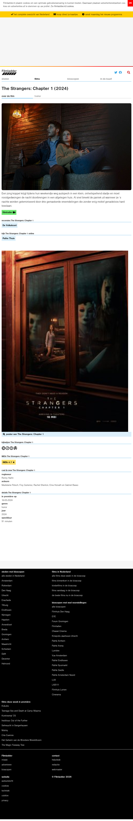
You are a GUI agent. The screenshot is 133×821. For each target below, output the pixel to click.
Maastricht (6, 644)
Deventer (6, 659)
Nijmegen (6, 615)
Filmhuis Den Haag (61, 612)
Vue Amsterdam (59, 656)
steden (5, 79)
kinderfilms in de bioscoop (64, 586)
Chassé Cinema (59, 631)
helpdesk (56, 760)
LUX (54, 680)
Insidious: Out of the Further (14, 721)
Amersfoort (7, 625)
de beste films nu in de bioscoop (67, 595)
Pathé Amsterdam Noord (63, 675)
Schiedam (6, 649)
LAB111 (55, 685)
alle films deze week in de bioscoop (68, 576)
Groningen (6, 634)
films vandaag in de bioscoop (66, 591)
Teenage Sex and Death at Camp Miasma (21, 711)
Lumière (55, 651)
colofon (5, 796)
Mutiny (5, 730)
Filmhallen (56, 626)
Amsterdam (7, 581)
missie (4, 760)
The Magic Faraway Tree (13, 745)
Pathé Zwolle (58, 670)
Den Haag (6, 591)
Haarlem (5, 620)
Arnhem (5, 639)
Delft (4, 654)
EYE (54, 617)
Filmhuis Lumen (59, 690)
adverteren (7, 765)
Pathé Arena (57, 646)
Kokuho (5, 706)
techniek (6, 791)
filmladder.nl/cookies (64, 6)
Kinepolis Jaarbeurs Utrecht (65, 636)
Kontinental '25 (9, 716)
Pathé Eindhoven (60, 660)
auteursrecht (7, 781)
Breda (4, 630)
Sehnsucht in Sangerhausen (15, 726)
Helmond (6, 664)
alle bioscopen (59, 607)
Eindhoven (6, 610)
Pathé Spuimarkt (59, 665)
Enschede (6, 600)
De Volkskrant (10, 225)
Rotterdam (7, 586)
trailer (38, 96)
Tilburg (5, 605)
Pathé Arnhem (58, 641)
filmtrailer (8, 212)
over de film (8, 96)
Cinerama (56, 695)
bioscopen (73, 79)
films (37, 79)
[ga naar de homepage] (9, 72)
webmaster (57, 770)
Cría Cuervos (7, 735)
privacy (5, 800)
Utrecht (5, 595)
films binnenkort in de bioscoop (66, 581)
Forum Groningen (60, 621)
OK (130, 3)
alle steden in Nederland (13, 576)
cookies (5, 786)
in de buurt (106, 79)
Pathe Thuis (9, 238)
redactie (56, 765)
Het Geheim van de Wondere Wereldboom (22, 740)
